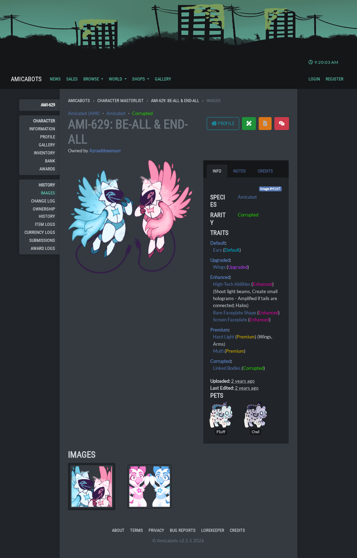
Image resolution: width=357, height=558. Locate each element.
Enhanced (220, 277)
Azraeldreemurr (105, 150)
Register (334, 79)
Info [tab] (217, 171)
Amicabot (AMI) (84, 113)
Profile (47, 136)
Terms (136, 530)
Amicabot (116, 113)
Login (314, 79)
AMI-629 (48, 104)
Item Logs (45, 224)
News (55, 79)
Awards (47, 168)
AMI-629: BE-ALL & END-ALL (175, 100)
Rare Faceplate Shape (234, 312)
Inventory (44, 152)
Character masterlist (120, 100)
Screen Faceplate (230, 319)
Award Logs (43, 248)
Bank (50, 160)
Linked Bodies (227, 368)
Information (42, 128)
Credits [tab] (265, 171)
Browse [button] (91, 79)
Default (217, 243)
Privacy (156, 530)
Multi (218, 351)
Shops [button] (139, 79)
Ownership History (44, 212)
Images (48, 193)
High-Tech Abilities (231, 284)
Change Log (43, 201)
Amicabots (26, 79)
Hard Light (223, 336)
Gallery (163, 79)
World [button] (116, 79)
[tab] (91, 486)
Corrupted (142, 113)
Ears (217, 250)
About (118, 530)
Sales (72, 79)
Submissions (42, 240)
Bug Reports (183, 530)
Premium (219, 329)
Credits (237, 530)
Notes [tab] (239, 171)
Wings (219, 267)
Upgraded (220, 260)
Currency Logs (39, 232)
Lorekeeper (212, 530)
